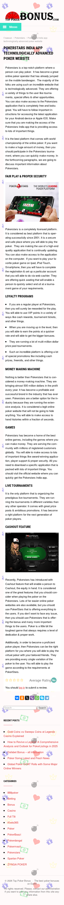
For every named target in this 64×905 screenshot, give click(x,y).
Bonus (11, 804)
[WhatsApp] (37, 698)
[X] (27, 698)
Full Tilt (11, 816)
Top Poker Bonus (32, 17)
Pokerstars (13, 852)
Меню (13, 27)
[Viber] (32, 698)
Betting (11, 798)
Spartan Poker (15, 858)
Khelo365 (12, 822)
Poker (10, 828)
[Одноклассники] (22, 698)
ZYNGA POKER (17, 864)
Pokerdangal (14, 840)
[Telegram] (47, 698)
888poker (12, 792)
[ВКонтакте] (17, 698)
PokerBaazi (14, 834)
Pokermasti (14, 846)
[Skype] (42, 698)
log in (22, 687)
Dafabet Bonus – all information (25, 752)
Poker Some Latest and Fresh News (28, 758)
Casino (11, 810)
